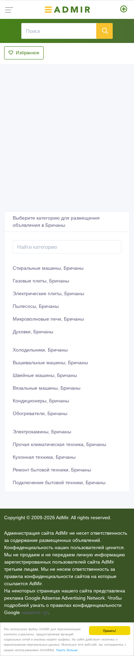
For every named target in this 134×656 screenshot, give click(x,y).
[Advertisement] (67, 136)
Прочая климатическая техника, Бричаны (59, 444)
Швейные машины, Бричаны (45, 375)
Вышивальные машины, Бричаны (50, 362)
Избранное (27, 52)
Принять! (109, 630)
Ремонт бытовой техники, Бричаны (52, 469)
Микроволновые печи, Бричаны (48, 319)
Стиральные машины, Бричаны (48, 268)
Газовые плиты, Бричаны (41, 280)
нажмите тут (34, 612)
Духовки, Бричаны (33, 331)
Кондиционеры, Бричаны (41, 400)
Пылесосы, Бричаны (36, 306)
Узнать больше (67, 649)
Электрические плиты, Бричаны (48, 293)
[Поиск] (104, 31)
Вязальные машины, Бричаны (46, 388)
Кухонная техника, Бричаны (44, 457)
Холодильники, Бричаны (40, 350)
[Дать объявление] (123, 9)
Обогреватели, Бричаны (40, 413)
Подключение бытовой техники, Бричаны (59, 482)
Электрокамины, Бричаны (42, 431)
